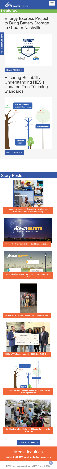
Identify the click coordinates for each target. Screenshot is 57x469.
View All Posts (28, 442)
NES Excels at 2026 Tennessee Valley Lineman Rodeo (26, 315)
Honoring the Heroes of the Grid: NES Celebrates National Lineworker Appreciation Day (28, 210)
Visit (2, 44)
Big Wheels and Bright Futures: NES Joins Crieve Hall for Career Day (28, 430)
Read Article (14, 70)
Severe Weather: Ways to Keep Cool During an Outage (27, 244)
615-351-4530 (16, 457)
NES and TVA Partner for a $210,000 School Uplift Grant (27, 354)
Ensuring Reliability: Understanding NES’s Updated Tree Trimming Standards (28, 391)
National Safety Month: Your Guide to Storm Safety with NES (28, 275)
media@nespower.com (40, 457)
